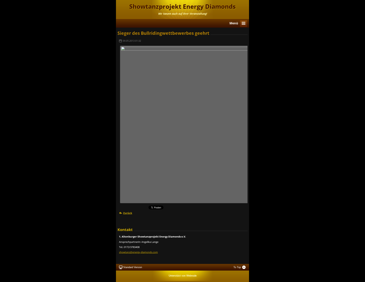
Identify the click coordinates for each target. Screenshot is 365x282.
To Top (237, 267)
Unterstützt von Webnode (183, 275)
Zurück (127, 213)
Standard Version (132, 267)
